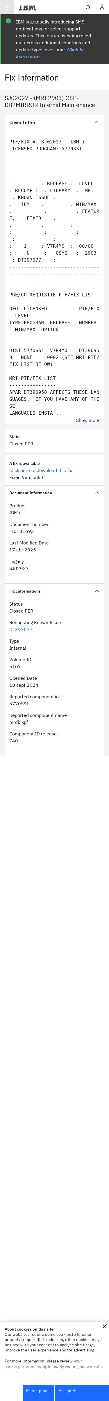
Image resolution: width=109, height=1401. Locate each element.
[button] (105, 1326)
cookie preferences (23, 1366)
